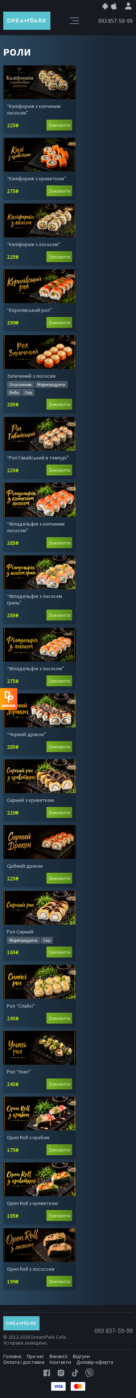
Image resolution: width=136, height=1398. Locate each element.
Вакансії (58, 1356)
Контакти (60, 1362)
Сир (28, 392)
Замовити (59, 125)
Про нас (35, 1356)
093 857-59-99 (115, 20)
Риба (14, 392)
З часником (20, 384)
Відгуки (81, 1356)
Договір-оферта (95, 1362)
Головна (12, 1356)
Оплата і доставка (23, 1362)
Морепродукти (51, 384)
